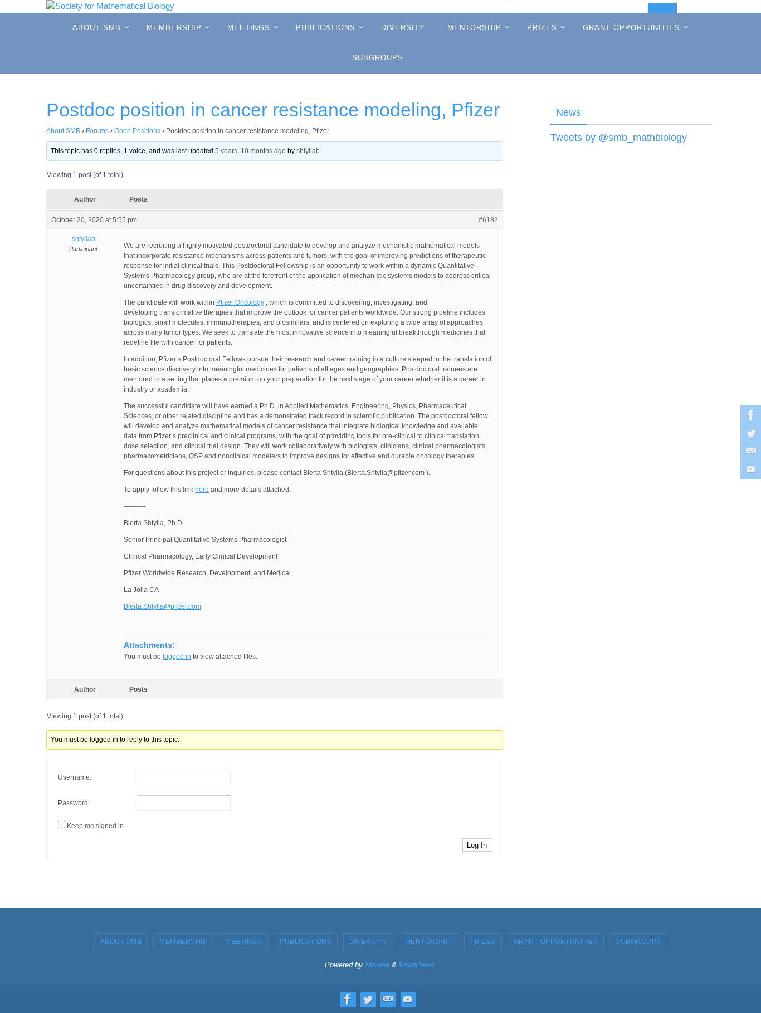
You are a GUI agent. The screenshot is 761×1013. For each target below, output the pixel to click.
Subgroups (638, 942)
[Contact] (749, 451)
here (202, 489)
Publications (305, 942)
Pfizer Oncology (240, 302)
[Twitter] (749, 433)
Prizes (483, 942)
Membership (183, 942)
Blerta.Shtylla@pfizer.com (162, 606)
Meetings (243, 942)
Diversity (368, 942)
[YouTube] (749, 468)
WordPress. (418, 965)
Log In (477, 845)
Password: (74, 803)
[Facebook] (749, 415)
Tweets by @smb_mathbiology (618, 137)
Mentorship (428, 942)
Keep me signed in (95, 826)
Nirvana (377, 965)
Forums (97, 131)
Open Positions (137, 131)
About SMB (63, 131)
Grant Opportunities (556, 942)
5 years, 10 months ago (250, 151)
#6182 (488, 220)
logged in (177, 656)
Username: (74, 777)
